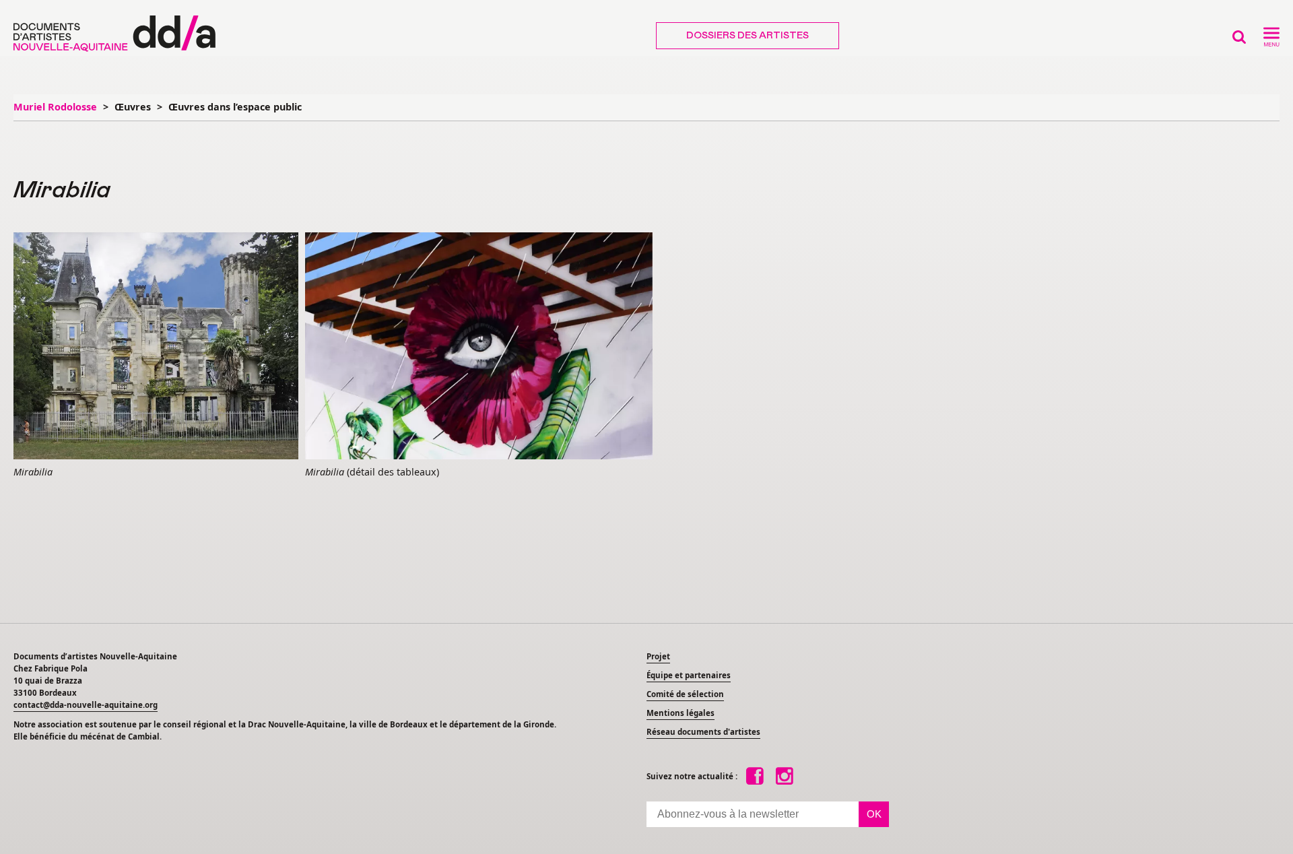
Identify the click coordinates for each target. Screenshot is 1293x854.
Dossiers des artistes (747, 35)
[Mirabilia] (155, 346)
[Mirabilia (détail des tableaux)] (479, 346)
